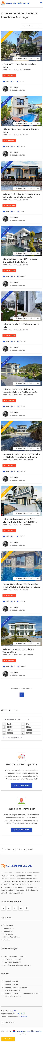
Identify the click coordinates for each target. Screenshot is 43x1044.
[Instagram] (9, 908)
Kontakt (6, 940)
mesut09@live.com (12, 990)
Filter (9, 1039)
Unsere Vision (8, 931)
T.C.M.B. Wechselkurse (13, 737)
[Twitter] (15, 908)
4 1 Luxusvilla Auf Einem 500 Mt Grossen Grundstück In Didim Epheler (20, 260)
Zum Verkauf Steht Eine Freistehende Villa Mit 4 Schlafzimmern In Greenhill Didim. (21, 455)
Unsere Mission (9, 928)
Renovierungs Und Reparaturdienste (17, 965)
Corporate (6, 917)
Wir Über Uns (8, 925)
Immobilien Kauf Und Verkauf (14, 956)
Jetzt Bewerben (22, 785)
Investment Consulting (12, 962)
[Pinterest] (26, 908)
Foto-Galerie (8, 934)
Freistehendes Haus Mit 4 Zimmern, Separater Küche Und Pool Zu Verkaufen (20, 390)
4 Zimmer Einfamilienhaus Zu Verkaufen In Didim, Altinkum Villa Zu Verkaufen (21, 195)
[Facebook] (3, 908)
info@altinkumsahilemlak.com (16, 988)
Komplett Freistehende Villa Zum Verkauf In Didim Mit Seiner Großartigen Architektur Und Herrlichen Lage (21, 587)
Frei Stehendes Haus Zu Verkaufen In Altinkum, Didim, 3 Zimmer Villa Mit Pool (20, 520)
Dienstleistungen (9, 948)
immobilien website (34, 1031)
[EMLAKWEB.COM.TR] (19, 1031)
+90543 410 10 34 (11, 982)
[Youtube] (21, 908)
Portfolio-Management (12, 959)
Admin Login (10, 1022)
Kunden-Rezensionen (11, 937)
